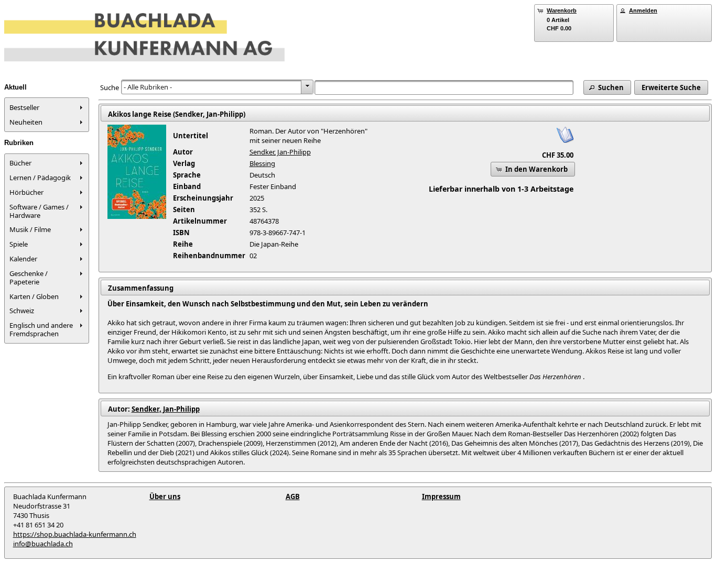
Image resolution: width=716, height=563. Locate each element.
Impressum (441, 496)
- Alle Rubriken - (148, 87)
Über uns (164, 496)
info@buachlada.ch (43, 543)
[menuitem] (46, 107)
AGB (293, 496)
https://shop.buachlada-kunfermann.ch (74, 534)
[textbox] (443, 87)
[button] (607, 87)
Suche (109, 87)
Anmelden (643, 10)
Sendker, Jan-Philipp (280, 152)
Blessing (262, 163)
